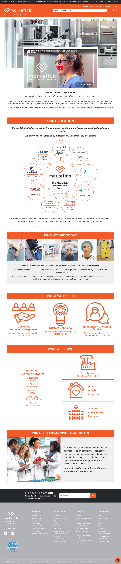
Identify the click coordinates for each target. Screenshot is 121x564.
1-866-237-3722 (10, 529)
